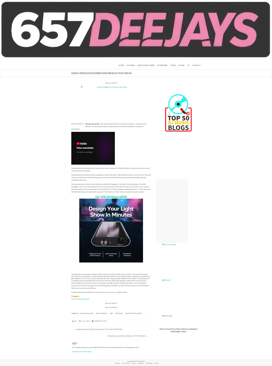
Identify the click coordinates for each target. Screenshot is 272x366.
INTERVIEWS (162, 65)
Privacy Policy (175, 329)
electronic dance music (133, 313)
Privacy (134, 363)
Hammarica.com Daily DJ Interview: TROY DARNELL (127, 336)
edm (111, 313)
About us (185, 329)
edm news (119, 313)
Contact (183, 331)
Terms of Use (164, 329)
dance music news (86, 313)
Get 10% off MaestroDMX (111, 197)
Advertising (175, 331)
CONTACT (196, 65)
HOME (121, 65)
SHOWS (181, 65)
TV (188, 65)
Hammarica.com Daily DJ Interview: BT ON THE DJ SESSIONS (98, 329)
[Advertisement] (172, 211)
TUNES (173, 65)
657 (75, 321)
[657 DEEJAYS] (136, 1)
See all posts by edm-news (81, 351)
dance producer (101, 313)
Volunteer (193, 329)
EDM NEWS (98, 321)
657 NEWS (131, 65)
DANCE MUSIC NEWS (145, 65)
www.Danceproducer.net (80, 299)
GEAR (105, 321)
